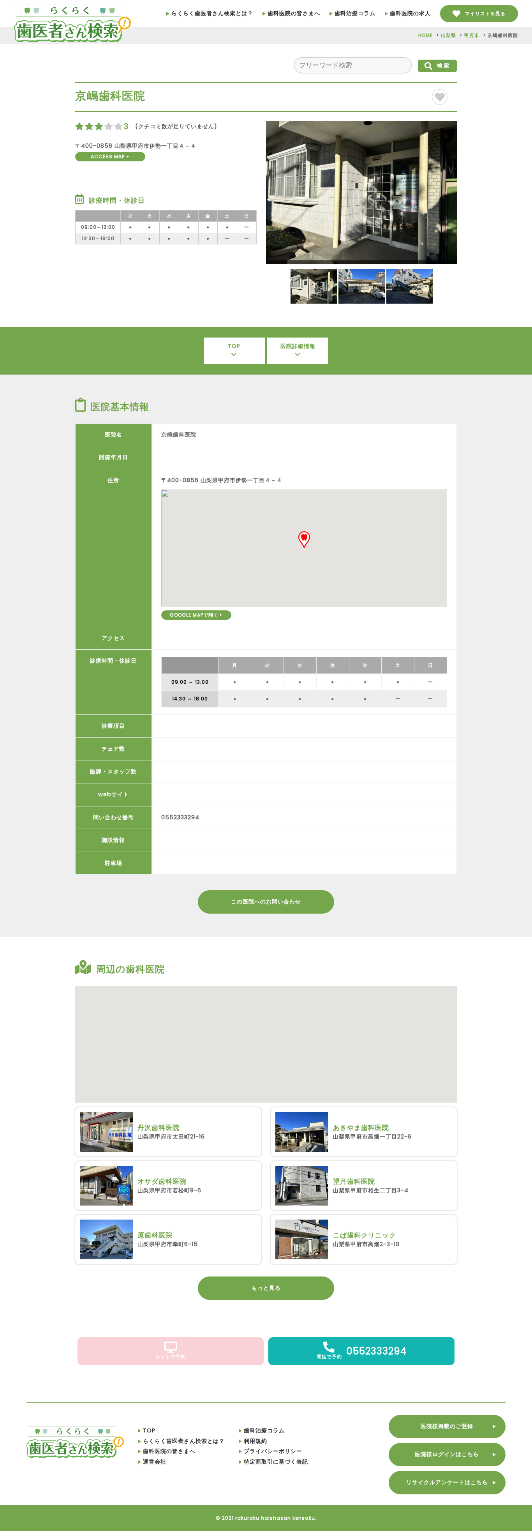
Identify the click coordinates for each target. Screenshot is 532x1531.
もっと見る (266, 1288)
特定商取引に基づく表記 (276, 1462)
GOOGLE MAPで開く (195, 615)
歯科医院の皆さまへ (294, 13)
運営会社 (154, 1462)
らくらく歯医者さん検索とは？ (212, 13)
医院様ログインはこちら (447, 1454)
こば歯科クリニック (364, 1235)
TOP (234, 346)
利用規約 (255, 1441)
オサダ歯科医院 (162, 1181)
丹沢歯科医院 (158, 1127)
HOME (425, 35)
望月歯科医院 (354, 1181)
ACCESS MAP (108, 156)
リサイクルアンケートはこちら (447, 1482)
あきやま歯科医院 (361, 1127)
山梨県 (448, 35)
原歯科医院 (155, 1235)
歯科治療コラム (355, 13)
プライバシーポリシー (273, 1451)
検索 (443, 65)
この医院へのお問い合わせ (266, 901)
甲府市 (471, 35)
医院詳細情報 (297, 346)
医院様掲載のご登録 (447, 1426)
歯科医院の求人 (410, 13)
